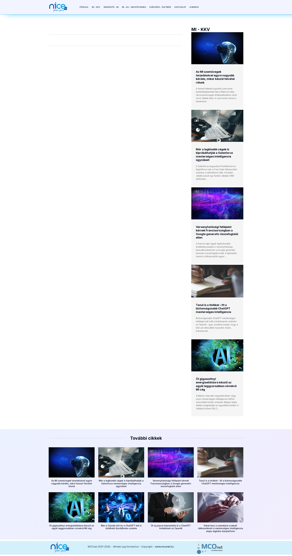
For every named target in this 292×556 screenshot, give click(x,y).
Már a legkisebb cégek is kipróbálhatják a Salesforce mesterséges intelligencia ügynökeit (121, 483)
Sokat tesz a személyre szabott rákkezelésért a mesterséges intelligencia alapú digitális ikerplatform (220, 528)
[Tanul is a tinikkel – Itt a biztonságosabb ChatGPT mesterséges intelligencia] (217, 281)
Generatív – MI (111, 7)
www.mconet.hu (164, 546)
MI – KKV (96, 7)
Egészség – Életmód (160, 7)
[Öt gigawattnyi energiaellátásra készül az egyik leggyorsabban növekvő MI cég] (217, 355)
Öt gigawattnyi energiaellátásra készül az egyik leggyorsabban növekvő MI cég (71, 527)
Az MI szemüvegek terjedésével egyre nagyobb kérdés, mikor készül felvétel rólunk (71, 483)
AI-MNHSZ (194, 7)
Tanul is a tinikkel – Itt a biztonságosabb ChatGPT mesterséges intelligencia (213, 308)
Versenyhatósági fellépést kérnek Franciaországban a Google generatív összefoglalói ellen (171, 483)
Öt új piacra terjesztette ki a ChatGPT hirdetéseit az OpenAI (171, 527)
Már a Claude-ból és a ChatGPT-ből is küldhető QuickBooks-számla (121, 527)
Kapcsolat (180, 7)
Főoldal (84, 7)
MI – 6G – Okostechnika (134, 7)
